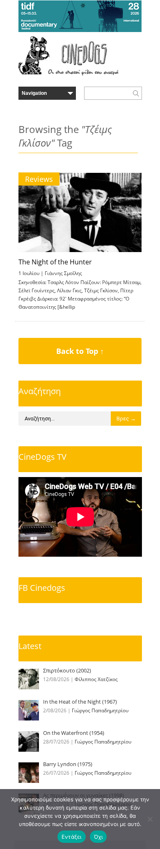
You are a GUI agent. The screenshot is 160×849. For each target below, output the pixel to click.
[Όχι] (150, 819)
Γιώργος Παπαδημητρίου (100, 710)
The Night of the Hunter (55, 261)
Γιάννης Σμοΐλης (63, 273)
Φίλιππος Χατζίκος (96, 679)
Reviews (39, 179)
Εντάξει (72, 836)
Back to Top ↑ (80, 351)
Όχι (98, 836)
